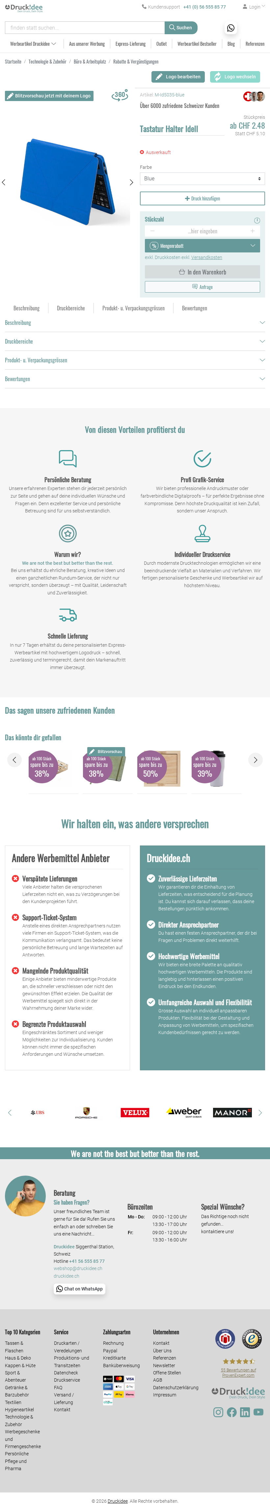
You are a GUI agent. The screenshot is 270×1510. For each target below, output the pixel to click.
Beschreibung (18, 322)
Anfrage (206, 286)
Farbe (146, 167)
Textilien (13, 1402)
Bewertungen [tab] (194, 308)
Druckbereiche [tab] (71, 308)
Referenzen (255, 43)
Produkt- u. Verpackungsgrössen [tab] (133, 308)
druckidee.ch (66, 1276)
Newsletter (164, 1365)
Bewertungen (17, 379)
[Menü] (259, 1445)
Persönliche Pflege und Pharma (17, 1461)
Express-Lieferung (131, 43)
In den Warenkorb (207, 272)
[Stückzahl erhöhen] (252, 231)
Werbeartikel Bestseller (197, 43)
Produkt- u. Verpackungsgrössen (36, 360)
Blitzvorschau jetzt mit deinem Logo (53, 95)
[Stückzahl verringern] (152, 231)
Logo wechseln (240, 76)
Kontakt (62, 1409)
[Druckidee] (24, 8)
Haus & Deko (18, 1358)
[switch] (248, 1485)
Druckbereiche (19, 341)
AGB (157, 1380)
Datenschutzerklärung (176, 1387)
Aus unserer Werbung (87, 43)
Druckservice (67, 1380)
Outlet (161, 43)
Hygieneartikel (19, 1409)
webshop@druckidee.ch (78, 1268)
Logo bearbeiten (183, 76)
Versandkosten (206, 257)
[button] (3, 182)
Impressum (164, 1394)
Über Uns (162, 1350)
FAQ (58, 1387)
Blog (231, 43)
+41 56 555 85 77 (87, 1261)
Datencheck (66, 1372)
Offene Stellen (167, 1372)
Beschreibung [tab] (27, 308)
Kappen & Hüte (20, 1365)
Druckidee (118, 1501)
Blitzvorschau (110, 751)
